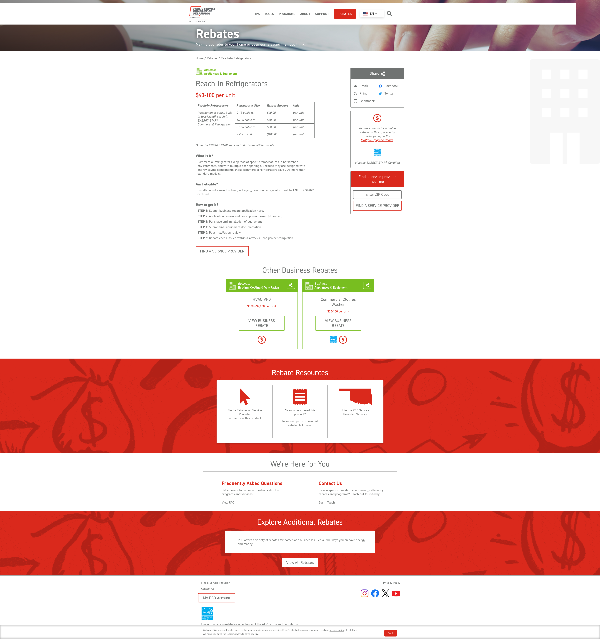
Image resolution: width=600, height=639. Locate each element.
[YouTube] (396, 593)
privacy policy (337, 630)
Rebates (345, 14)
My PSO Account (216, 597)
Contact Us (207, 588)
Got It (390, 633)
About (305, 14)
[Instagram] (364, 593)
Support (322, 14)
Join (344, 410)
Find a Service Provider (222, 251)
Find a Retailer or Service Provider (245, 412)
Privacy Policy (391, 582)
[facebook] (375, 593)
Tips (256, 14)
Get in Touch (327, 502)
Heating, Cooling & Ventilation (258, 288)
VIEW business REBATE (261, 323)
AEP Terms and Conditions (280, 624)
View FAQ (228, 502)
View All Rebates (300, 562)
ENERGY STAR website (224, 145)
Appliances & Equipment (331, 288)
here (260, 211)
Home (200, 58)
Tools (269, 14)
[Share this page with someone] (291, 286)
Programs (287, 14)
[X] (385, 593)
